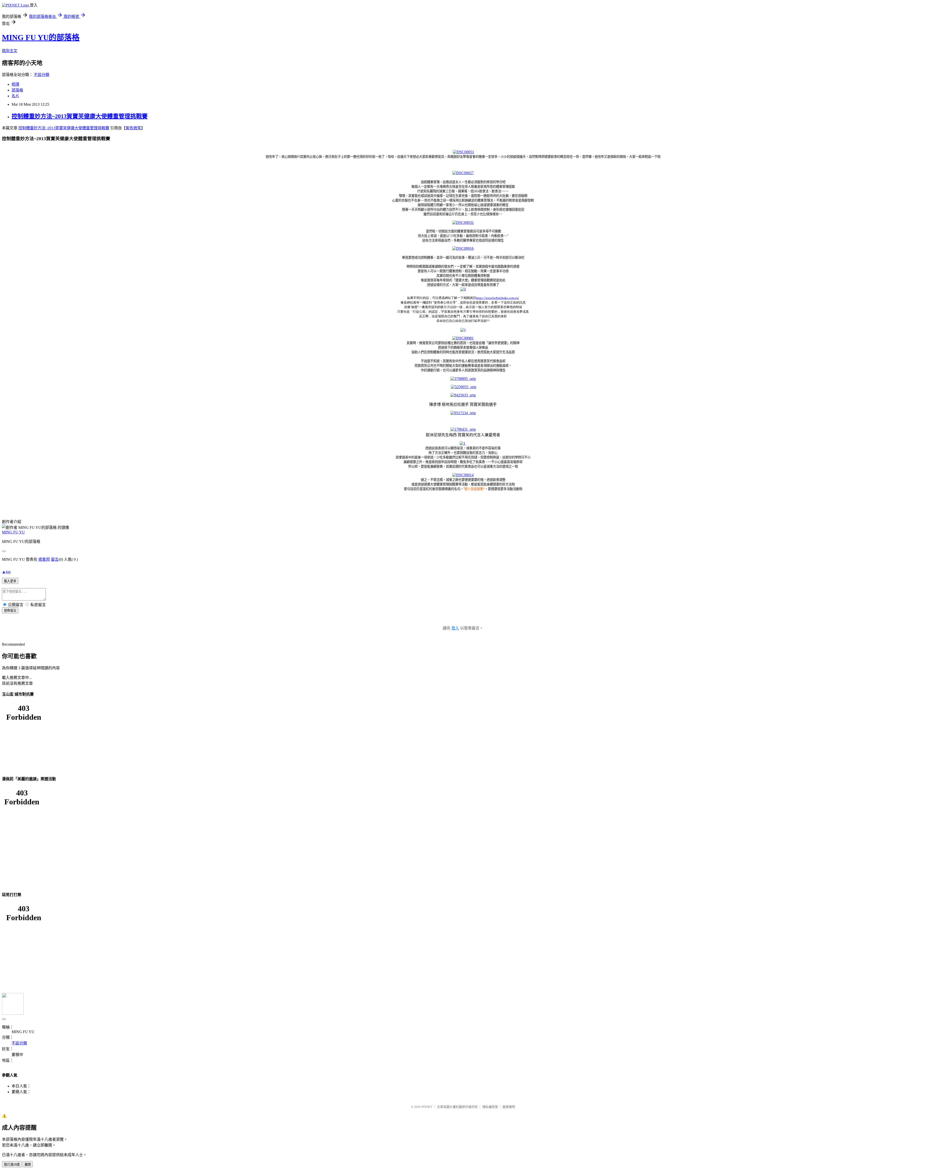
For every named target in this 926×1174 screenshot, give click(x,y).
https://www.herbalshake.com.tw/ (497, 298)
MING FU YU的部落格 (41, 37)
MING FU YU (13, 532)
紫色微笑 (133, 128)
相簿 (15, 84)
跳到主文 (9, 51)
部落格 (17, 90)
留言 (55, 559)
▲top (6, 572)
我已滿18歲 (12, 1164)
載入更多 (10, 581)
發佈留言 (10, 610)
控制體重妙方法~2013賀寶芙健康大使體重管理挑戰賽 (80, 116)
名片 (15, 96)
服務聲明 (509, 1107)
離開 (28, 1164)
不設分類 (41, 75)
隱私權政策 (490, 1107)
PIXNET (427, 1107)
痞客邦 (44, 559)
